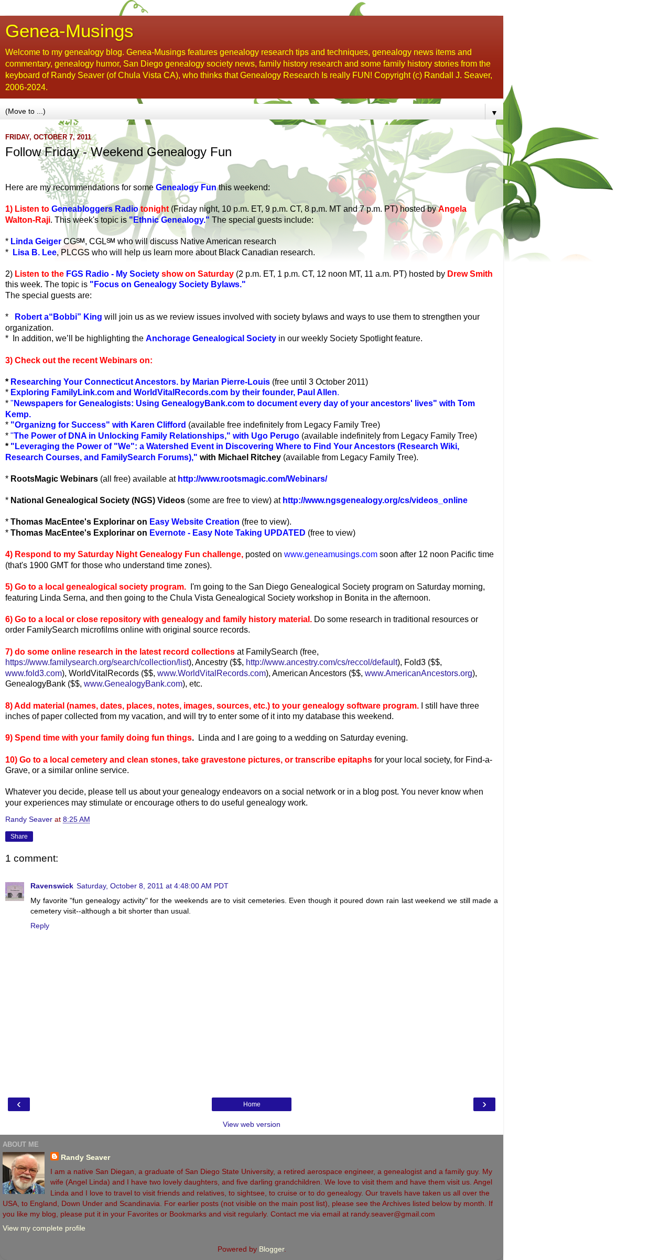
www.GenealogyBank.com (133, 683)
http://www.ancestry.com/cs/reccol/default (321, 662)
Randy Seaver (85, 1157)
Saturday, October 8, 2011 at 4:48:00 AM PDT (153, 886)
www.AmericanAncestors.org (418, 673)
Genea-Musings (69, 31)
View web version (251, 1124)
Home (252, 1104)
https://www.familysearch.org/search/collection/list (97, 662)
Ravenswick (51, 886)
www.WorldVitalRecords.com (211, 673)
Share (19, 836)
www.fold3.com (33, 673)
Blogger (271, 1249)
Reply (39, 925)
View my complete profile (44, 1228)
